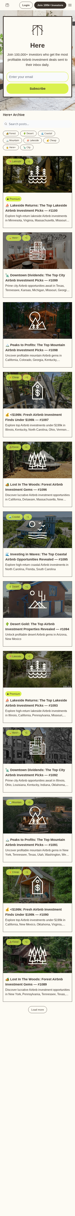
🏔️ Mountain (12, 140)
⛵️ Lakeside (33, 140)
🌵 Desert (28, 133)
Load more (37, 1009)
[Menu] (70, 4)
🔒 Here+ (11, 147)
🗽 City (26, 147)
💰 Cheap (51, 140)
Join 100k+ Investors (50, 5)
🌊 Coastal (46, 133)
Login (26, 5)
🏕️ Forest (11, 133)
